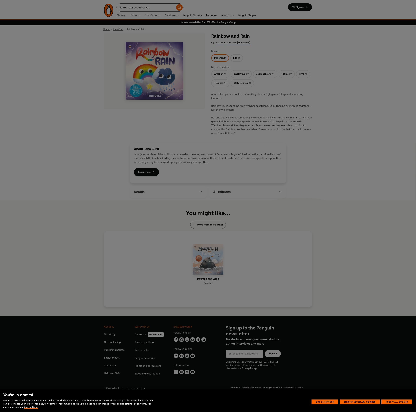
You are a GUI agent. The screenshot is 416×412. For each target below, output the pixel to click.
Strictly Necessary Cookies (359, 402)
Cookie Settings (325, 402)
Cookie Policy (31, 407)
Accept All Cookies (397, 402)
